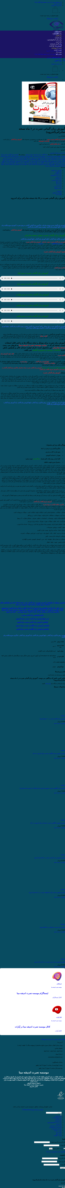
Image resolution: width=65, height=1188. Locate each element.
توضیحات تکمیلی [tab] (57, 193)
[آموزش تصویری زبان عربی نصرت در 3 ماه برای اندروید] (54, 957)
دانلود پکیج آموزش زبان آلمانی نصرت (40, 161)
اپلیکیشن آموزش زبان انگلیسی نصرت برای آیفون (32, 629)
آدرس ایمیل (61, 1161)
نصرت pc (59, 50)
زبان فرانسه (58, 37)
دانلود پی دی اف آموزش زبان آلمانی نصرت (18, 161)
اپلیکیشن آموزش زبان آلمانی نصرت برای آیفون (32, 622)
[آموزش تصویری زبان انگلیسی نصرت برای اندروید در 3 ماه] (54, 749)
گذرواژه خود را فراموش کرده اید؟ (55, 1151)
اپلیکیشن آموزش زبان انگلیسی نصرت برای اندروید (32, 625)
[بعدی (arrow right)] (62, 1187)
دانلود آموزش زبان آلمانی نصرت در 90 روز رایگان (51, 159)
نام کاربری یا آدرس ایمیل (57, 1142)
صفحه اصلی (58, 31)
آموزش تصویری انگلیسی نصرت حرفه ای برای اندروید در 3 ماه (47, 823)
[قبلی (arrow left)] (64, 1187)
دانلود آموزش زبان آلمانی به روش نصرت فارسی (47, 156)
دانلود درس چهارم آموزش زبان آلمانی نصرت (31, 162)
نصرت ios (59, 52)
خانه (64, 60)
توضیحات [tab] (59, 191)
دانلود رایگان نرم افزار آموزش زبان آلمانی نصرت (41, 164)
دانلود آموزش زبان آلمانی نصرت (24, 156)
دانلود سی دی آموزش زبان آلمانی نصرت (16, 164)
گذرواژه (62, 1145)
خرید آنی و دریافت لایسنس (57, 153)
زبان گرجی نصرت (57, 44)
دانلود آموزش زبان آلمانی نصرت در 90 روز (15, 158)
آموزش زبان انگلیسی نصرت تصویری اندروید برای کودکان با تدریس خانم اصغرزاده (42, 788)
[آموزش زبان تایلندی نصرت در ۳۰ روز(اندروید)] (54, 714)
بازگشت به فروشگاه (52, 18)
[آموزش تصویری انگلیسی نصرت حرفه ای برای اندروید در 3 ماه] (54, 818)
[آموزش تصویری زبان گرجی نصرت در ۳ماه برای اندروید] (54, 853)
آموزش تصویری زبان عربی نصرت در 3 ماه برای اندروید (49, 962)
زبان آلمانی (58, 35)
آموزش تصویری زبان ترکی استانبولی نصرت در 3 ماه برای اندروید (47, 892)
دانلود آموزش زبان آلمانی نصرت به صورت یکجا (41, 158)
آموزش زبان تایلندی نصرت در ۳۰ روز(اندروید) (52, 718)
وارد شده (48, 683)
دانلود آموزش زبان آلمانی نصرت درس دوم (25, 159)
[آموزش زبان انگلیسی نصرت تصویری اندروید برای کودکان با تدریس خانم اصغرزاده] (54, 783)
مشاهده (63, 715)
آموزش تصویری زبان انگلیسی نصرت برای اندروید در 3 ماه (49, 753)
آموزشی (40, 243)
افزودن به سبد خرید (59, 723)
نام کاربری (61, 1158)
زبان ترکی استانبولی (56, 39)
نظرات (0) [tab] (59, 194)
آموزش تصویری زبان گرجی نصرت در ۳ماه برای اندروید (49, 857)
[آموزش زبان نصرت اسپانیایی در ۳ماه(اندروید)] (54, 922)
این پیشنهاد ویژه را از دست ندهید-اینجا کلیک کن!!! (48, 2)
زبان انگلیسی (58, 33)
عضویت (62, 1167)
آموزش (60, 243)
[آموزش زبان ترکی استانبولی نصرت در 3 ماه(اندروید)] (57, 79)
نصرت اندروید (58, 48)
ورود (51, 1148)
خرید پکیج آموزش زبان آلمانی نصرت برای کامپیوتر (32, 619)
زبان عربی (59, 42)
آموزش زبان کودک (57, 46)
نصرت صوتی (28, 154)
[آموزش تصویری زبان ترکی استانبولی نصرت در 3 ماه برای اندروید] (54, 888)
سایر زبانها (59, 54)
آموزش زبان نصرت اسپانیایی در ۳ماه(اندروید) (52, 927)
